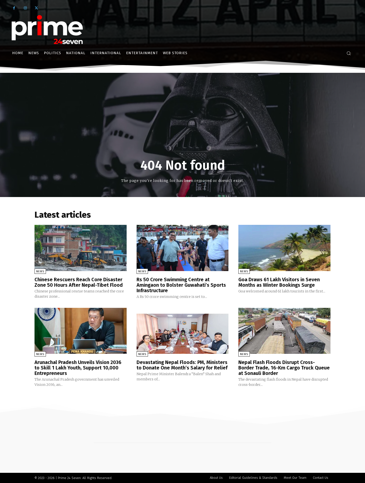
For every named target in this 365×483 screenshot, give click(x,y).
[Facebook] (14, 8)
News (40, 271)
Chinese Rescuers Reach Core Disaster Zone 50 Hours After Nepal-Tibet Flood (79, 282)
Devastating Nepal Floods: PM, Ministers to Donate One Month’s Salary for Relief (182, 365)
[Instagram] (25, 8)
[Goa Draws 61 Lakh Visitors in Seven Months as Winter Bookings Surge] (284, 248)
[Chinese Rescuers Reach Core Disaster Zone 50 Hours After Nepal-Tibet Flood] (81, 248)
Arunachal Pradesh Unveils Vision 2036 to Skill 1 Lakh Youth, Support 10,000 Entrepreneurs (78, 367)
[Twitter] (36, 8)
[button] (348, 53)
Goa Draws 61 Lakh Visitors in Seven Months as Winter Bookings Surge (279, 282)
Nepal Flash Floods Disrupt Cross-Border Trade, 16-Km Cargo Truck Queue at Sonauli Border (284, 367)
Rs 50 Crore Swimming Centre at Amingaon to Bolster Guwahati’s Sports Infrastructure (181, 285)
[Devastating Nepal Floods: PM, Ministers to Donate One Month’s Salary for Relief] (183, 331)
